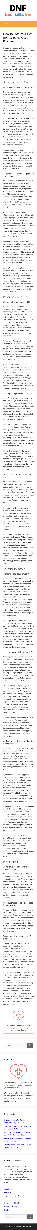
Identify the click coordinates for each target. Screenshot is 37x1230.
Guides (7, 1210)
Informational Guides (12, 1203)
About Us (7, 1193)
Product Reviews (10, 1206)
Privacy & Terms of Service (14, 1196)
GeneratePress (26, 1227)
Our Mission (8, 1189)
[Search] (30, 1045)
